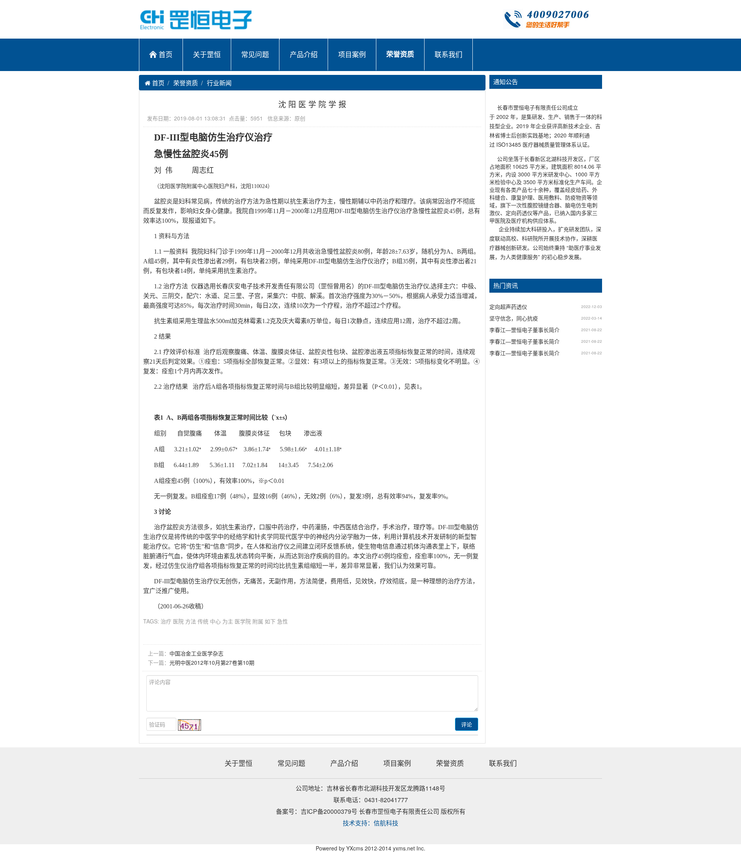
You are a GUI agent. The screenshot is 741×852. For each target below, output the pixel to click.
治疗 (166, 621)
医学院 (243, 621)
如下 (270, 621)
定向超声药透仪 (508, 306)
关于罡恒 (207, 54)
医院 (178, 621)
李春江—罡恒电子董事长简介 (524, 330)
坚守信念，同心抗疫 (513, 318)
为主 (227, 621)
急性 (282, 621)
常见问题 (255, 54)
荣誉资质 (400, 54)
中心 (215, 621)
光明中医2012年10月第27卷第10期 (211, 662)
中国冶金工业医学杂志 (196, 653)
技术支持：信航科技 (370, 822)
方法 (190, 621)
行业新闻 (219, 82)
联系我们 (448, 54)
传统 (203, 621)
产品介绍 (304, 54)
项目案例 (352, 54)
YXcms (354, 848)
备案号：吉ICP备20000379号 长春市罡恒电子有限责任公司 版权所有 (370, 811)
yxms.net (404, 848)
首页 (166, 54)
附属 (257, 621)
